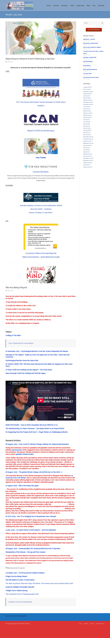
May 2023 (85, 124)
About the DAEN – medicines (40, 209)
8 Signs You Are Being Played (16, 576)
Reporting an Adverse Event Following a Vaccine (30, 58)
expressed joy (17, 450)
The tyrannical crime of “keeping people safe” (22, 594)
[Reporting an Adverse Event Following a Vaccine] (41, 37)
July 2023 (85, 119)
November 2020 (87, 160)
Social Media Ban (88, 61)
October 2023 (86, 115)
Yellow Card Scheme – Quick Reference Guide (41, 257)
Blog (88, 5)
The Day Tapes (87, 73)
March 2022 (86, 134)
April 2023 (86, 126)
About (80, 623)
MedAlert (40, 106)
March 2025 (86, 98)
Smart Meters (86, 65)
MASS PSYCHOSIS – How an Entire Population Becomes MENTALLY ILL (32, 425)
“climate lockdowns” (32, 452)
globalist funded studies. (25, 454)
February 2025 (87, 100)
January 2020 (86, 167)
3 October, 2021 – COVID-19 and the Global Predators (25, 573)
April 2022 (86, 132)
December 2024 (87, 102)
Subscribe (101, 5)
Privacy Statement (100, 623)
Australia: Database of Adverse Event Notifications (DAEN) (41, 205)
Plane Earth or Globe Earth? (90, 43)
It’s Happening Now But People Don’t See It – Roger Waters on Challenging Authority (37, 432)
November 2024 (87, 104)
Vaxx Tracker (41, 158)
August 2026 (86, 87)
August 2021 (86, 145)
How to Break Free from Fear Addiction (21, 343)
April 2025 (86, 95)
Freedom (56, 5)
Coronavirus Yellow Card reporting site (40, 253)
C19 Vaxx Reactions (41, 172)
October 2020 (86, 162)
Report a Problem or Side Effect (41, 212)
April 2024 (86, 108)
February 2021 (87, 154)
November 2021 (87, 139)
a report (61, 520)
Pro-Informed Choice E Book (91, 77)
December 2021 (87, 136)
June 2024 (86, 106)
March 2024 (86, 111)
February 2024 (87, 113)
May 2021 (85, 152)
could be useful (57, 450)
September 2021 (87, 143)
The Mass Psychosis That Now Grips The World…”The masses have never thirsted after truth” (39, 583)
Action (72, 5)
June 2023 (86, 121)
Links (94, 5)
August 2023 (86, 117)
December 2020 (87, 158)
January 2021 (86, 156)
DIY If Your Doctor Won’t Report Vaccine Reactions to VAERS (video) (40, 102)
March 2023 (86, 128)
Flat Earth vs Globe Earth (89, 57)
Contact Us (92, 623)
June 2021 (85, 149)
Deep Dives (80, 5)
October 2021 (86, 141)
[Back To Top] (106, 634)
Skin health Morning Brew (90, 69)
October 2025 (86, 93)
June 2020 (86, 164)
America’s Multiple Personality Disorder (20, 587)
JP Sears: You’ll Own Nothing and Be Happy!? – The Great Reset (29, 370)
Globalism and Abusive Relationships (20, 602)
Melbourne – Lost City (89, 39)
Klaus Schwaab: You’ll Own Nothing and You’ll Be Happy (26, 373)
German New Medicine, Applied (92, 47)
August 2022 (86, 130)
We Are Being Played (16, 287)
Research (65, 5)
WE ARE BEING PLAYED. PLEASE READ (20, 580)
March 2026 (86, 89)
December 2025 (87, 91)
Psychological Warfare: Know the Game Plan (22, 360)
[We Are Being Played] (41, 274)
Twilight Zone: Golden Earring (16, 590)
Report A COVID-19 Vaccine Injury (40, 131)
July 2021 (85, 147)
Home (49, 5)
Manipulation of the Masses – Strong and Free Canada (25, 552)
